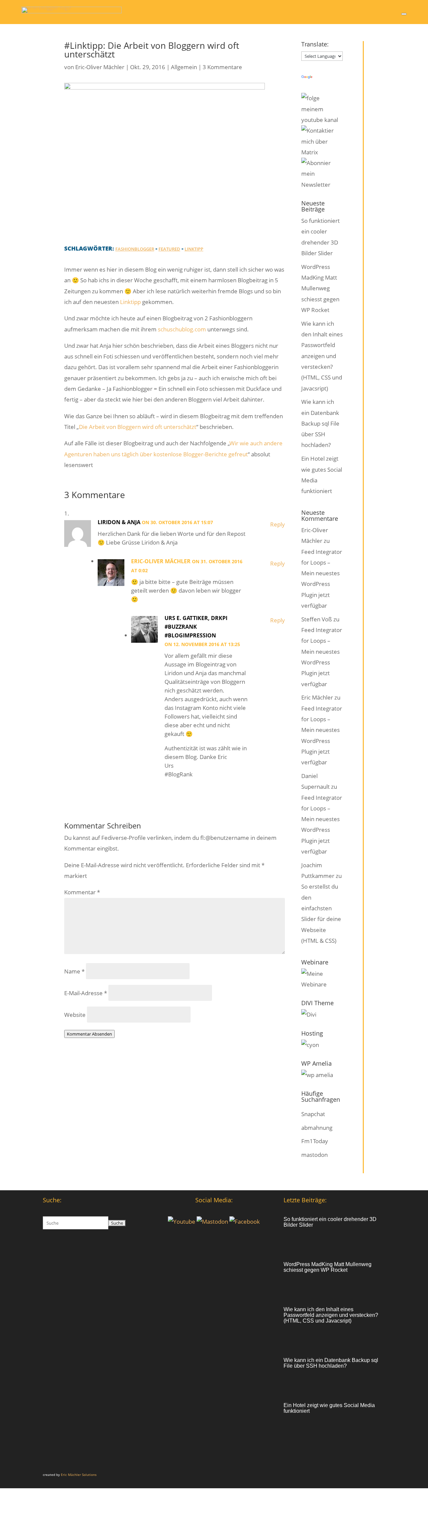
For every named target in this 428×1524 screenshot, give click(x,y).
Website (75, 1015)
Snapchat (313, 1114)
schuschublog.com (182, 329)
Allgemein (184, 67)
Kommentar (82, 892)
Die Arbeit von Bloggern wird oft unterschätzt (137, 427)
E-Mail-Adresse (85, 993)
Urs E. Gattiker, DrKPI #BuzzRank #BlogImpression (196, 626)
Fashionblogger (134, 249)
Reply (277, 524)
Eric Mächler (317, 697)
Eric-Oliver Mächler (99, 67)
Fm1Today (314, 1141)
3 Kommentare (222, 67)
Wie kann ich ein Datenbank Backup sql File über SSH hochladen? (320, 423)
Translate (325, 77)
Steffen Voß (316, 619)
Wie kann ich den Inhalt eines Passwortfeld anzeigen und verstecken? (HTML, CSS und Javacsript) (322, 356)
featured (169, 249)
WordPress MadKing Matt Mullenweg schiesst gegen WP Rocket (320, 288)
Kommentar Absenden (89, 1034)
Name (74, 971)
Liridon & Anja (119, 522)
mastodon (314, 1155)
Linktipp (194, 249)
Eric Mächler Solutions (79, 1474)
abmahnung (316, 1127)
